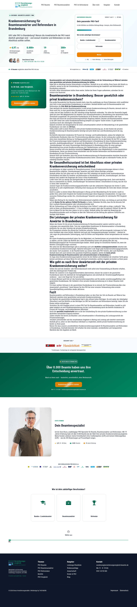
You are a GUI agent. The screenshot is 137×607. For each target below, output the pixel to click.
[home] (23, 4)
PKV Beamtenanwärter (62, 5)
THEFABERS (42, 590)
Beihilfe (40, 574)
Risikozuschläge (72, 568)
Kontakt (117, 5)
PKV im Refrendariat (81, 5)
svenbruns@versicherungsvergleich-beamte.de (112, 565)
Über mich (95, 5)
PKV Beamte (45, 5)
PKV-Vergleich (43, 577)
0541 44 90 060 (101, 571)
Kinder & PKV (71, 574)
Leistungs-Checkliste (74, 565)
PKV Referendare (44, 571)
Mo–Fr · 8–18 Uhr (102, 568)
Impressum (114, 590)
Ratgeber (107, 5)
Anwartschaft (71, 571)
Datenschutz (124, 590)
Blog (68, 577)
